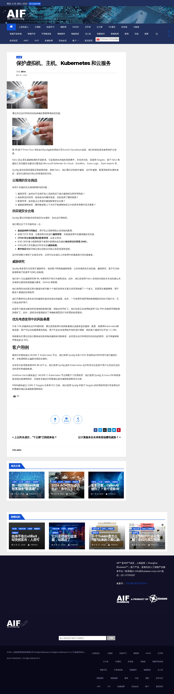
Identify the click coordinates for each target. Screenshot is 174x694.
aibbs (23, 71)
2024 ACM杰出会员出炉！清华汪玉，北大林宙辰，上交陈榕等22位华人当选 (65, 490)
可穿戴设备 (46, 34)
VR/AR (75, 27)
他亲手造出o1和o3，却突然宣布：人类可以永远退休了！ (26, 539)
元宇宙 (88, 27)
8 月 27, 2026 (19, 545)
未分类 (14, 529)
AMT (26, 40)
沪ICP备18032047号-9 (136, 583)
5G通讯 (112, 27)
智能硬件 (61, 34)
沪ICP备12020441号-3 (31, 658)
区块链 (124, 27)
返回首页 (89, 40)
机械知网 (49, 40)
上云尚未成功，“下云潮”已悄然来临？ (35, 437)
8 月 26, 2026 (140, 545)
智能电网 (115, 34)
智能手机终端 (16, 34)
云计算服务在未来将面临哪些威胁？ (98, 437)
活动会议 (63, 40)
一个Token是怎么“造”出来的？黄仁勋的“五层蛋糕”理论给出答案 (105, 541)
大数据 (136, 27)
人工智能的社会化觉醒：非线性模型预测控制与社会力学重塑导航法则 (146, 541)
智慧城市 (101, 34)
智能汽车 (31, 34)
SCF (37, 40)
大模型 (38, 27)
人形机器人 (24, 27)
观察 (146, 34)
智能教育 (35, 482)
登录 (169, 33)
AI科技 (15, 482)
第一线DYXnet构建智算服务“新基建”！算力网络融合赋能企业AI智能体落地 (26, 490)
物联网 (63, 27)
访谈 (137, 34)
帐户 (75, 40)
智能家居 (75, 34)
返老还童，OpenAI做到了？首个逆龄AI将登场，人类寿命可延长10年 (105, 490)
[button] (157, 33)
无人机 (88, 34)
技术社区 (14, 40)
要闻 (127, 34)
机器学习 (51, 27)
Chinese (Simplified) (109, 39)
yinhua (32, 494)
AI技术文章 (22, 529)
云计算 (100, 27)
